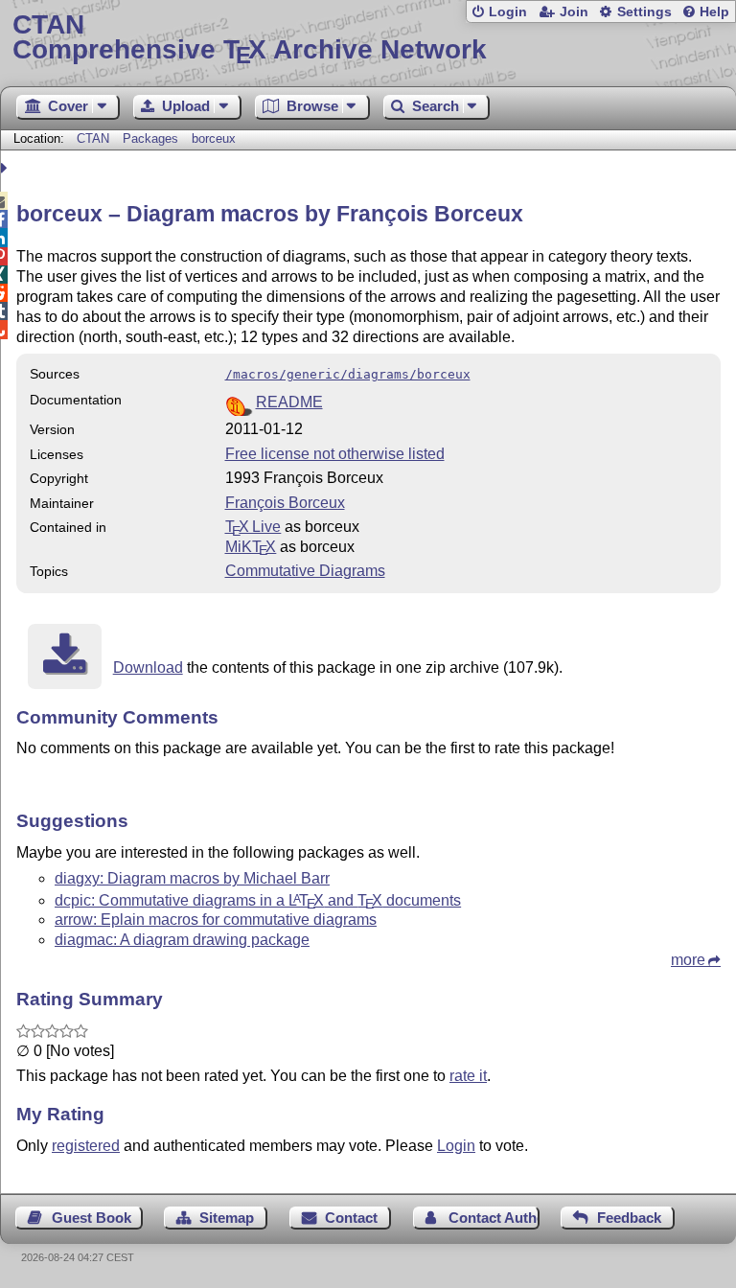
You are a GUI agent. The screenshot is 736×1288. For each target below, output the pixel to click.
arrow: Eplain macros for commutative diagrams (216, 919)
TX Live (253, 526)
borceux (214, 138)
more (688, 960)
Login (508, 12)
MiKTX (251, 547)
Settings (644, 12)
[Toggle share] (6, 168)
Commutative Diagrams (305, 571)
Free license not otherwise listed (335, 454)
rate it (468, 1076)
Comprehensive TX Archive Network (249, 37)
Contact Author (494, 1217)
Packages (152, 138)
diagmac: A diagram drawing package (182, 940)
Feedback (629, 1217)
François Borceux (285, 502)
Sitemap (226, 1217)
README (289, 402)
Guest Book (91, 1217)
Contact (351, 1217)
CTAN (93, 138)
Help (714, 12)
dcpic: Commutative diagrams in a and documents (258, 900)
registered (86, 1146)
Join (574, 12)
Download (148, 667)
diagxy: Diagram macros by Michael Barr (192, 878)
